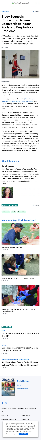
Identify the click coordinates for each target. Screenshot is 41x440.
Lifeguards (5, 11)
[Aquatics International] (20, 3)
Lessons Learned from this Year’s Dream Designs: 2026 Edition (20, 349)
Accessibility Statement (9, 419)
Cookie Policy (25, 419)
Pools (13, 212)
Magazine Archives (22, 388)
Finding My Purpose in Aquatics (12, 247)
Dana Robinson (8, 166)
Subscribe (20, 385)
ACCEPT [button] (23, 434)
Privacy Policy (25, 415)
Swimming (21, 212)
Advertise (24, 412)
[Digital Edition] (8, 395)
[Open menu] (38, 3)
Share (37, 11)
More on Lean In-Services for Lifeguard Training (18, 278)
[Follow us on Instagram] (6, 403)
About (3, 412)
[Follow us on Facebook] (3, 403)
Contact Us (5, 415)
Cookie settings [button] (11, 434)
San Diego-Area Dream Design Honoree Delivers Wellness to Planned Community (20, 363)
